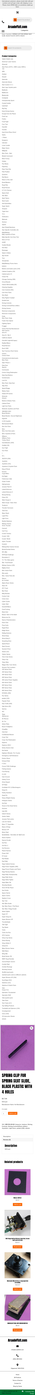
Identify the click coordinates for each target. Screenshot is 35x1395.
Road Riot (5, 185)
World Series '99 (7, 956)
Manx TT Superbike (8, 824)
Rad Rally (5, 861)
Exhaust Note (6, 761)
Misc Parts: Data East (8, 383)
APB (3, 71)
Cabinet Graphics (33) (8, 271)
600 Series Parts (7, 685)
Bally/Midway (6, 232)
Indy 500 (4, 811)
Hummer (4, 808)
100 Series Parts (7, 669)
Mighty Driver (6, 568)
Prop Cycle (5, 625)
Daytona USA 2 (6, 745)
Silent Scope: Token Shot (9, 502)
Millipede (4, 150)
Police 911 (5, 497)
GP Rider (4, 784)
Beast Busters (6, 413)
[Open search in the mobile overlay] (22, 19)
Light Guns (12, 1128)
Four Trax (5, 124)
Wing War (5, 953)
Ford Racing (5, 771)
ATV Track (5, 588)
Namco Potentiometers (8, 620)
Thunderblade (6, 922)
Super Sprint (5, 206)
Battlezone (5, 92)
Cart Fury (5, 531)
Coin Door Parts (6, 292)
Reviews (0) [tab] (7, 1139)
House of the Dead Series (9, 806)
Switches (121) (6, 982)
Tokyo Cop (5, 659)
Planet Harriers (6, 850)
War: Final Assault (7, 562)
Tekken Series (6, 654)
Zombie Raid (6, 964)
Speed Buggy (6, 388)
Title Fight (5, 924)
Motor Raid (5, 832)
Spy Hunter (5, 255)
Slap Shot (5, 385)
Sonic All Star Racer (8, 887)
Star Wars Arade (7, 903)
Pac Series (5, 695)
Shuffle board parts (7, 972)
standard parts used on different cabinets (14, 974)
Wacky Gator (6, 391)
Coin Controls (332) (8, 290)
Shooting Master (7, 885)
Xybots (4, 224)
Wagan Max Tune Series (9, 665)
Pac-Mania (5, 164)
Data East (5, 365)
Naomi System (6, 837)
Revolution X (5, 557)
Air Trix (4, 721)
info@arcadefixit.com (17, 1349)
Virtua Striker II (6, 943)
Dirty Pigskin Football (8, 298)
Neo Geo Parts (6, 426)
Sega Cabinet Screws (8, 864)
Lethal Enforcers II (7, 492)
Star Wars (5, 195)
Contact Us (17, 1383)
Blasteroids (5, 95)
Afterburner (5, 716)
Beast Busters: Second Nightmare (12, 416)
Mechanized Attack (7, 423)
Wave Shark (5, 513)
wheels (27, 1128)
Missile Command (7, 156)
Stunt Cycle (5, 201)
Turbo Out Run (6, 932)
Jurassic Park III (6, 487)
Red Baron (5, 177)
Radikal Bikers (6, 343)
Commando (5, 370)
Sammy (4, 709)
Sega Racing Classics (8, 872)
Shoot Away (5, 635)
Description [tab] (7, 1136)
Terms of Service (17, 1380)
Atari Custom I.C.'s (7, 84)
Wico (3, 429)
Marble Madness (7, 521)
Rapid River (5, 628)
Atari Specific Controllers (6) (10, 230)
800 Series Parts (7, 688)
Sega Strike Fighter (7, 879)
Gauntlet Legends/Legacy (9, 340)
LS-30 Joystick (6, 421)
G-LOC (4, 774)
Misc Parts (5, 360)
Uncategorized (6, 1011)
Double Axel (5, 300)
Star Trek (4, 901)
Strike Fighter (6, 911)
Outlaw (4, 161)
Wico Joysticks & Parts (8, 433)
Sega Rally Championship (9, 874)
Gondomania (6, 377)
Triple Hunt (5, 211)
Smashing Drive (6, 641)
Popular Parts (6, 701)
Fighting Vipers (6, 323)
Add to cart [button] (17, 1204)
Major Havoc (5, 148)
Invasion (4, 544)
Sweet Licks (5, 651)
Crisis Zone (5, 599)
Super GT (5, 914)
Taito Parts (5, 1000)
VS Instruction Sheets (8, 1016)
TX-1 (3, 214)
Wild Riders (5, 951)
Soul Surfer (5, 890)
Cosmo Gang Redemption (9, 372)
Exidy (3, 316)
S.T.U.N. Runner (7, 190)
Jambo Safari (6, 816)
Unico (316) (5, 1013)
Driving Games (6, 308)
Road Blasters (6, 182)
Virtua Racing (6, 940)
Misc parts (5, 573)
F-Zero (4, 763)
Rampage (5, 250)
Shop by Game (17, 1386)
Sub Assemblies (6, 203)
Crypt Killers (5, 473)
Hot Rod (4, 803)
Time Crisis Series (7, 657)
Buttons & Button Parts (8, 401)
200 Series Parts (7, 672)
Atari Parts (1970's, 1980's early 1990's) (14, 67)
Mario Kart (5, 612)
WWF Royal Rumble (8, 959)
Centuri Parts (6, 355)
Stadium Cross (6, 898)
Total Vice (5, 510)
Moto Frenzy (5, 158)
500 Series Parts (7, 682)
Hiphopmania (6, 484)
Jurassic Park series (8, 819)
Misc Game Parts (7, 570)
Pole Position (6, 171)
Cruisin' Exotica (6, 533)
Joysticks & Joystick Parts (9, 466)
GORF (4, 242)
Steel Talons (5, 198)
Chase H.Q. (5, 990)
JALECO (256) (6, 458)
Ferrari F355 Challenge (9, 766)
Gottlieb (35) (5, 445)
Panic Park (5, 622)
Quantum (4, 174)
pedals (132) (21, 1128)
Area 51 (4, 332)
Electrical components (8, 311)
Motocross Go (6, 617)
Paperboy (5, 166)
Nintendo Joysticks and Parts (10, 408)
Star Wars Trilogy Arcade (9, 909)
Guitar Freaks (6, 481)
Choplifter (5, 729)
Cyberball (5, 106)
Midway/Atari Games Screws (10, 546)
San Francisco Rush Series (10, 351)
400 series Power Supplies (10, 680)
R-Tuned (4, 856)
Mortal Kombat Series (8, 549)
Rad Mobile (5, 858)
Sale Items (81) (6, 706)
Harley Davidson (7, 792)
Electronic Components (9, 313)
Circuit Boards (6, 282)
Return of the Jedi (7, 179)
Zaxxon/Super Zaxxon (8, 961)
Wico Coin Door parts (8, 431)
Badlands (4, 90)
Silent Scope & (6, 500)
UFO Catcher (6, 935)
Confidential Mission (8, 734)
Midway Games (6, 523)
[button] (31, 1028)
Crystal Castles (6, 103)
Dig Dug (4, 108)
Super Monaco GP (7, 919)
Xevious (4, 222)
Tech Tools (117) (7, 1003)
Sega (3, 714)
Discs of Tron (6, 239)
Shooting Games (7, 969)
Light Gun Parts (6, 406)
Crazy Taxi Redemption (9, 740)
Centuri (4, 353)
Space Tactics (6, 895)
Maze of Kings (6, 827)
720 (3, 69)
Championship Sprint (8, 100)
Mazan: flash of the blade (9, 614)
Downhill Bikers (6, 606)
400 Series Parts (7, 677)
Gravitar (4, 129)
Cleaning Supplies (7, 287)
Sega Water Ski (6, 882)
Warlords (4, 219)
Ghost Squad (6, 782)
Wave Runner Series (8, 948)
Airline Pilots (5, 724)
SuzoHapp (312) (7, 980)
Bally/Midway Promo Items (10, 263)
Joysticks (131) (6, 463)
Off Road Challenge (8, 554)
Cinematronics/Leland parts (10, 358)
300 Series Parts (7, 674)
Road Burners (6, 345)
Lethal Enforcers (7, 489)
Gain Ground (6, 777)
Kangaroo (5, 140)
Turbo (3, 930)
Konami (4, 471)
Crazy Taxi (5, 737)
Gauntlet (4, 127)
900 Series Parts (7, 690)
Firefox (4, 119)
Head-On (4, 795)
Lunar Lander (6, 145)
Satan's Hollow (6, 253)
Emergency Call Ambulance (10, 755)
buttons (24, 1124)
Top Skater (5, 927)
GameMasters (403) (8, 442)
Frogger (4, 326)
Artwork (4, 398)
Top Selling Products (8, 1005)
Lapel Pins (5, 516)
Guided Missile (6, 245)
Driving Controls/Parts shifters (17, 1126)
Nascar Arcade (6, 840)
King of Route (6, 469)
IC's (3, 456)
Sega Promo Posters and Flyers (11, 869)
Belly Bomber (6, 593)
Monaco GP (5, 829)
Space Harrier (6, 893)
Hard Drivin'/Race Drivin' (9, 132)
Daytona (4, 742)
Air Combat (5, 580)
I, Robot (4, 137)
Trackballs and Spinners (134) (11, 1008)
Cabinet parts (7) (7, 274)
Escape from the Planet (9, 113)
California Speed (7, 337)
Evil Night (4, 476)
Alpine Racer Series (8, 583)
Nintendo (4, 396)
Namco (4, 578)
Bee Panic (5, 591)
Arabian (4, 74)
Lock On (4, 380)
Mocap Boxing (6, 494)
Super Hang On (6, 916)
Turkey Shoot (6, 440)
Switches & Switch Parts (9, 985)
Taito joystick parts (7, 998)
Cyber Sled (5, 604)
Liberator (4, 142)
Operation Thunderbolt (8, 992)
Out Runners (6, 848)
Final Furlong (6, 609)
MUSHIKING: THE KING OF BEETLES (13, 835)
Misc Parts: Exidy (7, 318)
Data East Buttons (7, 375)
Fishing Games (6, 769)
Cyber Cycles (6, 601)
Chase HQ (5, 276)
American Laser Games (9, 61)
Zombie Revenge (7, 967)
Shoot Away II (6, 638)
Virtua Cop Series (7, 938)
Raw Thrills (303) (7, 703)
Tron (3, 258)
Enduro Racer (6, 758)
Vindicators (5, 216)
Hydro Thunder (6, 541)
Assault (4, 77)
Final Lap (4, 116)
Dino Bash (5, 295)
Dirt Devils (5, 750)
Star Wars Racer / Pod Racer (10, 906)
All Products (17, 1377)
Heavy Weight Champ (8, 798)
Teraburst (5, 505)
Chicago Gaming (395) (8, 279)
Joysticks (8, 34)
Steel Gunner (6, 646)
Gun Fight (5, 448)
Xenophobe (5, 260)
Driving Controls (6, 303)
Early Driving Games (8, 111)
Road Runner (6, 187)
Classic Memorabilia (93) (9, 284)
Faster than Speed (7, 320)
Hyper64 (4, 418)
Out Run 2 (5, 845)
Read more (17, 1247)
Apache (4, 367)
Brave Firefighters (7, 726)
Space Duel (5, 193)
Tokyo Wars (5, 662)
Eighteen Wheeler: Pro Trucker (11, 753)
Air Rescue (5, 718)
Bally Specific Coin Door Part (10, 237)
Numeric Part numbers (8, 667)
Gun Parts (5, 450)
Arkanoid (4, 64)
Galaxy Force (6, 779)
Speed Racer (6, 643)
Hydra (4, 135)
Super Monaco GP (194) (9, 977)
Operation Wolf (6, 995)
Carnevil (4, 528)
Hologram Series (7, 800)
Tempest (4, 208)
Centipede (5, 98)
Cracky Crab (5, 596)
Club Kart (4, 732)
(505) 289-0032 (17, 1359)
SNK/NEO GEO (6, 411)
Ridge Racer (5, 630)
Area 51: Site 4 (6, 335)
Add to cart (12, 1113)
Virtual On (5, 945)
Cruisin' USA (5, 536)
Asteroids (4, 79)
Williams (4, 436)
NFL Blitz (4, 552)
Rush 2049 (5, 348)
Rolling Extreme (6, 633)
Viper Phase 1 (6, 362)
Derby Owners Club (8, 748)
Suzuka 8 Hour (6, 649)
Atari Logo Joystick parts (9, 87)
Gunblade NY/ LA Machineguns (11, 787)
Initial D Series (6, 813)
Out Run (4, 842)
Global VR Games (7, 393)
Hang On (4, 790)
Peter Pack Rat (6, 169)
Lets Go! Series (6, 821)
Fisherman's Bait (7, 479)
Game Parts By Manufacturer (10, 328)
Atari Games (5, 330)
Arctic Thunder (6, 525)
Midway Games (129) (8, 565)
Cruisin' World (6, 539)
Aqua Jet (4, 585)
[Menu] (3, 31)
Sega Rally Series (7, 877)
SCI (3, 711)
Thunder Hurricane (7, 508)
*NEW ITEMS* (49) (7, 59)
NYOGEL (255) (6, 693)
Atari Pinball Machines (8, 227)
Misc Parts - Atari (7, 153)
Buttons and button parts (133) (11, 268)
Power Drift (5, 853)
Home (3, 34)
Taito (3, 988)
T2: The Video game (8, 560)
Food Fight (5, 121)
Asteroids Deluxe (7, 82)
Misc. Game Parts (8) (8, 576)
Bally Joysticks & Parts (8, 234)
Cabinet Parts (6, 403)
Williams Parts (6, 438)
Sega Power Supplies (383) (10, 866)
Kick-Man (4, 247)
